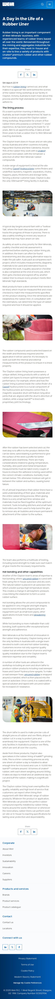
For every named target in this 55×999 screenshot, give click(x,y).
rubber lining (19, 86)
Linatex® (42, 150)
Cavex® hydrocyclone (23, 168)
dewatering (39, 614)
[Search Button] (42, 4)
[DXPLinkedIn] (34, 74)
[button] (42, 4)
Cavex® (6, 386)
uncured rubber (30, 578)
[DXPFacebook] (21, 74)
